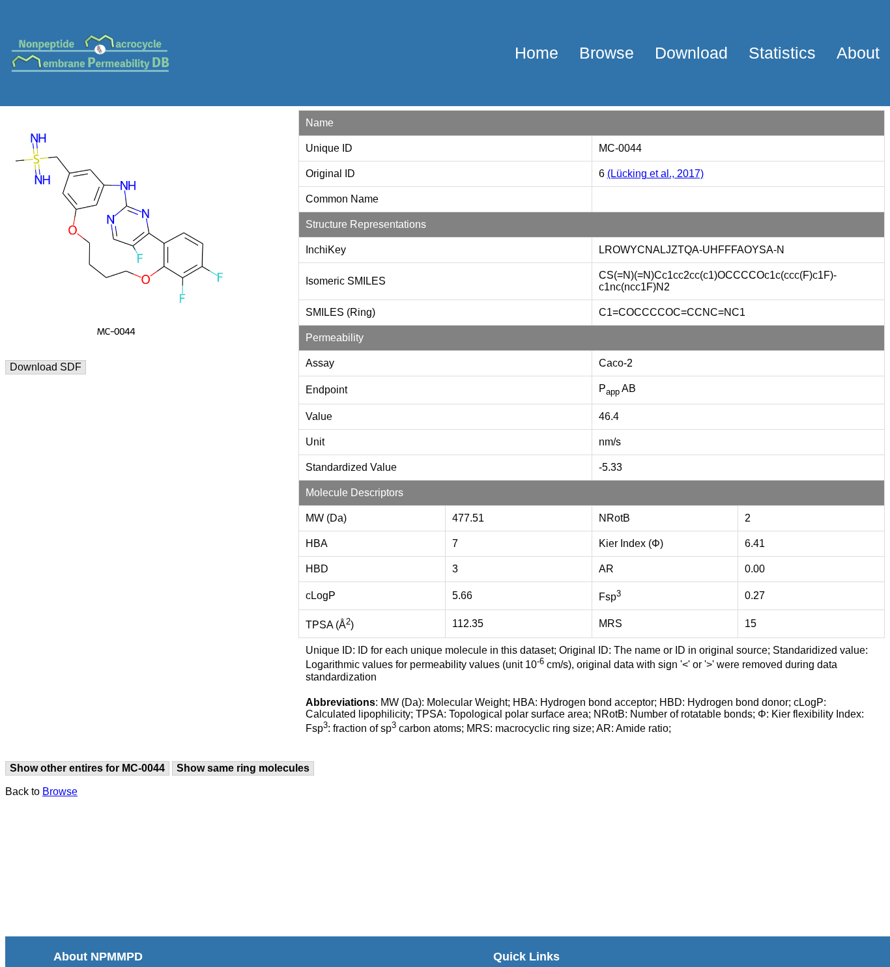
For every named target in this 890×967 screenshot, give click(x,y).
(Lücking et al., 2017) (655, 173)
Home (536, 53)
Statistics (782, 53)
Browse (606, 53)
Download (691, 53)
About (858, 53)
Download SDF (45, 366)
